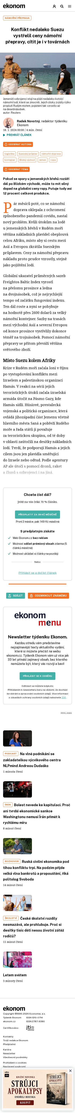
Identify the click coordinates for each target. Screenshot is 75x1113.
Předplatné (9, 1044)
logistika (9, 153)
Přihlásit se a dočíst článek (37, 573)
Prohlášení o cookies (15, 1062)
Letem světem (15, 975)
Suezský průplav (28, 153)
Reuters (16, 112)
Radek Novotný (28, 121)
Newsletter (9, 1053)
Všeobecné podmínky (15, 1057)
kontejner (9, 160)
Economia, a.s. (37, 1013)
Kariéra (7, 1049)
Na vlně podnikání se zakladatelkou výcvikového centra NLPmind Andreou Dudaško (32, 760)
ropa (53, 160)
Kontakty (8, 1036)
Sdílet (18, 595)
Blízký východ (27, 160)
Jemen (42, 160)
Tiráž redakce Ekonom (15, 1040)
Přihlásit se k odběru (37, 676)
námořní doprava (51, 153)
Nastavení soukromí (14, 1066)
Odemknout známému (51, 595)
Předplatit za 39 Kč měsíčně (37, 514)
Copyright (8, 1013)
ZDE (64, 697)
